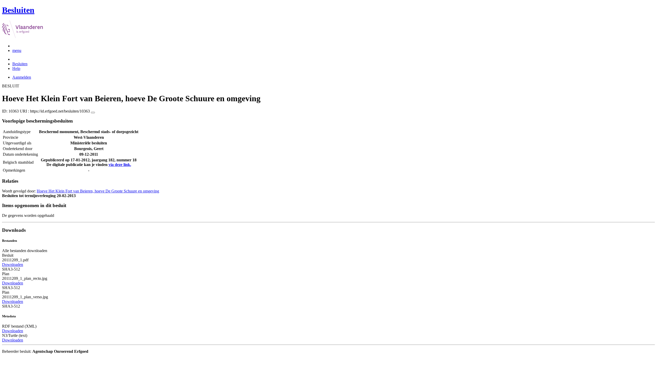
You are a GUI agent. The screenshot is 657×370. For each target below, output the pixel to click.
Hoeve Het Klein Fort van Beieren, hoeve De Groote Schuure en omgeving (98, 191)
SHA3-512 (11, 269)
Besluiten (19, 64)
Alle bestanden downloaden (24, 250)
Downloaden (12, 264)
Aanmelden (21, 77)
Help (16, 68)
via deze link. (120, 164)
